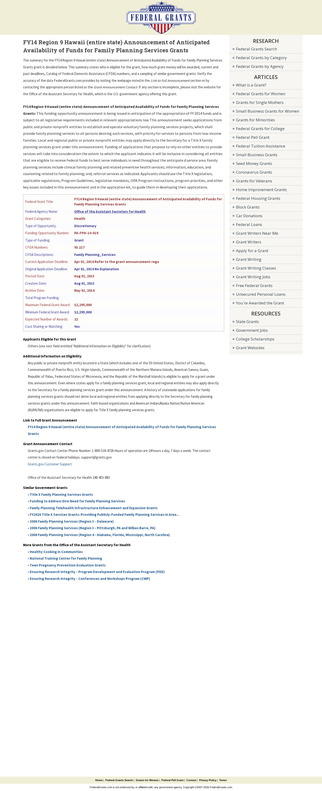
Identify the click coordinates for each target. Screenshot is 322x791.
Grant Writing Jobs (253, 276)
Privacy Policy (207, 780)
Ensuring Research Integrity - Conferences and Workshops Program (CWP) (90, 578)
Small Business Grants (256, 154)
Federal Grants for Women (260, 93)
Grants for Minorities (255, 120)
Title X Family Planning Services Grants (61, 494)
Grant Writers (248, 242)
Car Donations (249, 215)
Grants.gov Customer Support (50, 464)
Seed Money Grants (254, 163)
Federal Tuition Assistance (260, 146)
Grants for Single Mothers (260, 102)
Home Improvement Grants (261, 189)
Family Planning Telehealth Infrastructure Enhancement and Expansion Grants (93, 508)
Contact (191, 780)
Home (99, 780)
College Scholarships (255, 339)
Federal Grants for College (260, 128)
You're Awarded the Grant (260, 303)
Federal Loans (249, 224)
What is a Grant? (251, 85)
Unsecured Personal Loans (260, 294)
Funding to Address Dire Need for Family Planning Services (77, 501)
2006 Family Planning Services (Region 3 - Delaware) (72, 521)
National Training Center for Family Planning (66, 558)
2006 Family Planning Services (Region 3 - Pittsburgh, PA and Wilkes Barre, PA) (92, 528)
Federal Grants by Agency (260, 66)
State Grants (247, 321)
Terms (223, 780)
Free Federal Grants (254, 285)
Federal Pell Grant (252, 137)
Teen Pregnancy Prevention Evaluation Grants (68, 565)
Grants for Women (147, 780)
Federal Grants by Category (261, 57)
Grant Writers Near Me (257, 233)
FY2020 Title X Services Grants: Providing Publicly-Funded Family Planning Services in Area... (104, 514)
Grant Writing (248, 259)
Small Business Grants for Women (267, 111)
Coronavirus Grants (254, 172)
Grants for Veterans (254, 181)
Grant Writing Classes (256, 268)
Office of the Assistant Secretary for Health (110, 211)
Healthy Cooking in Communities (56, 551)
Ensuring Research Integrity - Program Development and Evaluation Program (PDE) (97, 572)
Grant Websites (250, 347)
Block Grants (248, 207)
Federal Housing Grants (258, 198)
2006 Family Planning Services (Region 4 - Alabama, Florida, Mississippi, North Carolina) (100, 535)
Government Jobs (252, 330)
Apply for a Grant (252, 250)
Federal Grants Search (256, 49)
